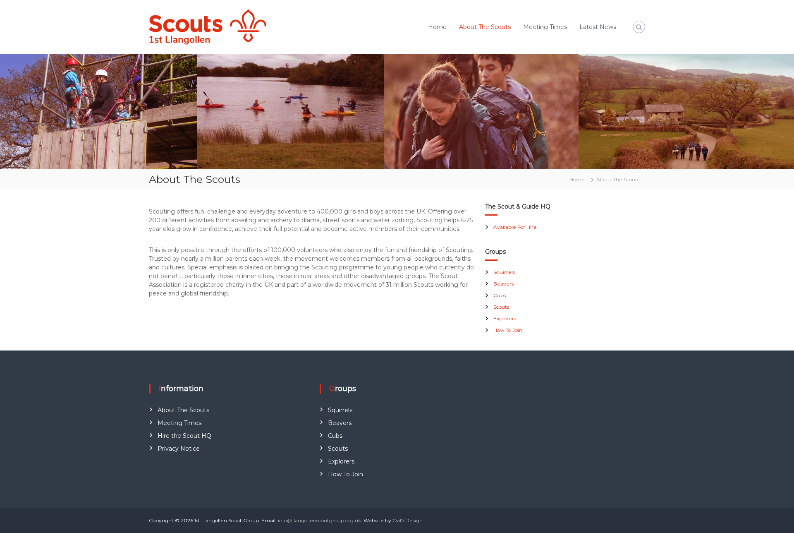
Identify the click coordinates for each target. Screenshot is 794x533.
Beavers (503, 284)
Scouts (501, 307)
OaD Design (407, 520)
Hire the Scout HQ (184, 435)
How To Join (507, 330)
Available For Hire (515, 227)
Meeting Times (545, 27)
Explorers (504, 318)
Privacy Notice (179, 448)
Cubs (499, 295)
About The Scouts (485, 27)
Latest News (597, 27)
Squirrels (504, 272)
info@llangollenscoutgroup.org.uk (319, 520)
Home (437, 27)
